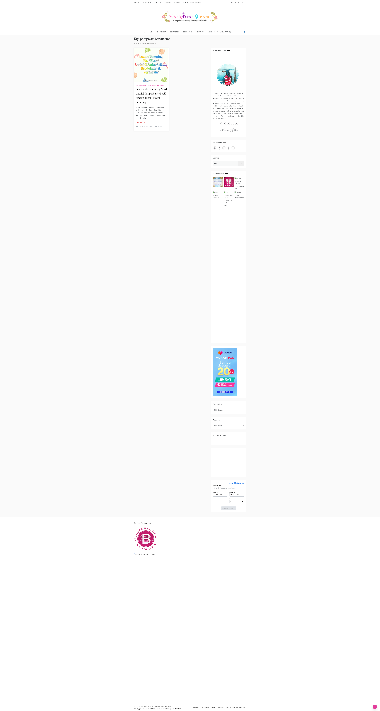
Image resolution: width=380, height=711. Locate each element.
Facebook (205, 707)
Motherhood (143, 85)
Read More (140, 122)
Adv (137, 85)
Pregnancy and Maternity (156, 85)
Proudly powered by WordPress (145, 709)
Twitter (213, 707)
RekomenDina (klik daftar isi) (192, 2)
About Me (137, 2)
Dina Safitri (149, 126)
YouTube (221, 707)
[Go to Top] (375, 707)
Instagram (196, 707)
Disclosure (167, 2)
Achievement (147, 2)
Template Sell (176, 709)
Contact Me (158, 2)
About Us (177, 2)
